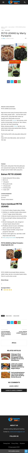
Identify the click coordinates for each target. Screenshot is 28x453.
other (6, 27)
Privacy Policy (14, 443)
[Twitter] (12, 81)
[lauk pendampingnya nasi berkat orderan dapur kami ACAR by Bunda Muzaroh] (5, 375)
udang (15, 126)
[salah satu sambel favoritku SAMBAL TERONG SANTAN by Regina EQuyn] (5, 366)
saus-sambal (11, 27)
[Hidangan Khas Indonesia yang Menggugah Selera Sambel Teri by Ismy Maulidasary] (5, 356)
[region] (14, 16)
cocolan (14, 120)
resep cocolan (16, 315)
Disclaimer (22, 443)
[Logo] (14, 421)
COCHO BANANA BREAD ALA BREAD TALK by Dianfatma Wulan (6, 334)
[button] (3, 2)
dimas (4, 38)
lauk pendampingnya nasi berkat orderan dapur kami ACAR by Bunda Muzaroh (17, 375)
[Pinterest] (15, 81)
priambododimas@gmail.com (17, 431)
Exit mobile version (14, 451)
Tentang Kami (6, 443)
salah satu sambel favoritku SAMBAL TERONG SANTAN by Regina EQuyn (17, 366)
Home (2, 27)
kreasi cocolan (9, 315)
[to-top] (26, 450)
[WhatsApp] (19, 81)
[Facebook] (8, 81)
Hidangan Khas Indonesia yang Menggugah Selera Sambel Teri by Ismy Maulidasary (17, 357)
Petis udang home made (9, 237)
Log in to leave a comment (14, 390)
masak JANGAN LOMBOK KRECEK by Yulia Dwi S (21, 333)
